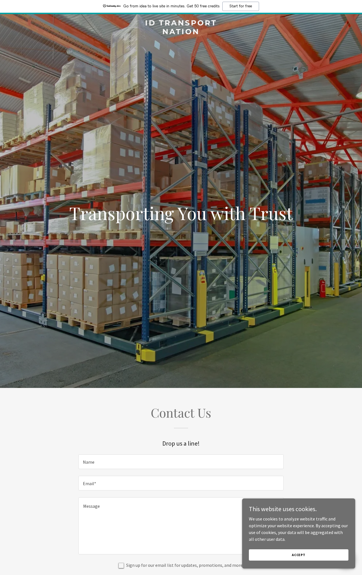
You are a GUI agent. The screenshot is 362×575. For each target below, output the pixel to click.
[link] (181, 32)
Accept (298, 555)
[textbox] (180, 461)
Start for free (240, 6)
